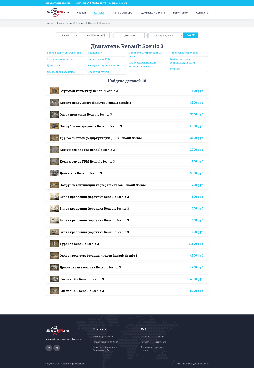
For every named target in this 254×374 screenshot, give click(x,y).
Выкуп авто (180, 12)
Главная (81, 12)
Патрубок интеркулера (184, 52)
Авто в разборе (122, 12)
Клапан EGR (95, 52)
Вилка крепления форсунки (64, 52)
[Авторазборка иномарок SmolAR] (57, 12)
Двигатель (53, 65)
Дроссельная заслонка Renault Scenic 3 (90, 267)
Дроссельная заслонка (61, 71)
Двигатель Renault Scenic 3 (81, 173)
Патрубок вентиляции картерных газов (143, 64)
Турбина (175, 68)
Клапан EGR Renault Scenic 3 (82, 279)
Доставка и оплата (153, 12)
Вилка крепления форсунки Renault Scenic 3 (94, 197)
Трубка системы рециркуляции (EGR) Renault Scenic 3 (102, 138)
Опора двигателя (98, 71)
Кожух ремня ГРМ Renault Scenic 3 (87, 150)
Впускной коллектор (59, 59)
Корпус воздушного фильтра (105, 65)
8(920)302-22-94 (98, 3)
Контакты (202, 12)
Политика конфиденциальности (193, 364)
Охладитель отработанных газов (145, 54)
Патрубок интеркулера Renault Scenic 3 (91, 126)
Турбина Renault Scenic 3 (79, 244)
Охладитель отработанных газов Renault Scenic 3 (98, 255)
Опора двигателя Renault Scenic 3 (86, 114)
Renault (81, 23)
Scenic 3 (92, 23)
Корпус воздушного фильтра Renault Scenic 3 (95, 103)
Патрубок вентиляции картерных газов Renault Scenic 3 (104, 185)
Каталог (99, 12)
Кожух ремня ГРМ (99, 59)
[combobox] (67, 35)
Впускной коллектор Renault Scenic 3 (89, 91)
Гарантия (159, 336)
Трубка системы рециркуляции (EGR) (182, 60)
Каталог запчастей (66, 23)
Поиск (191, 35)
